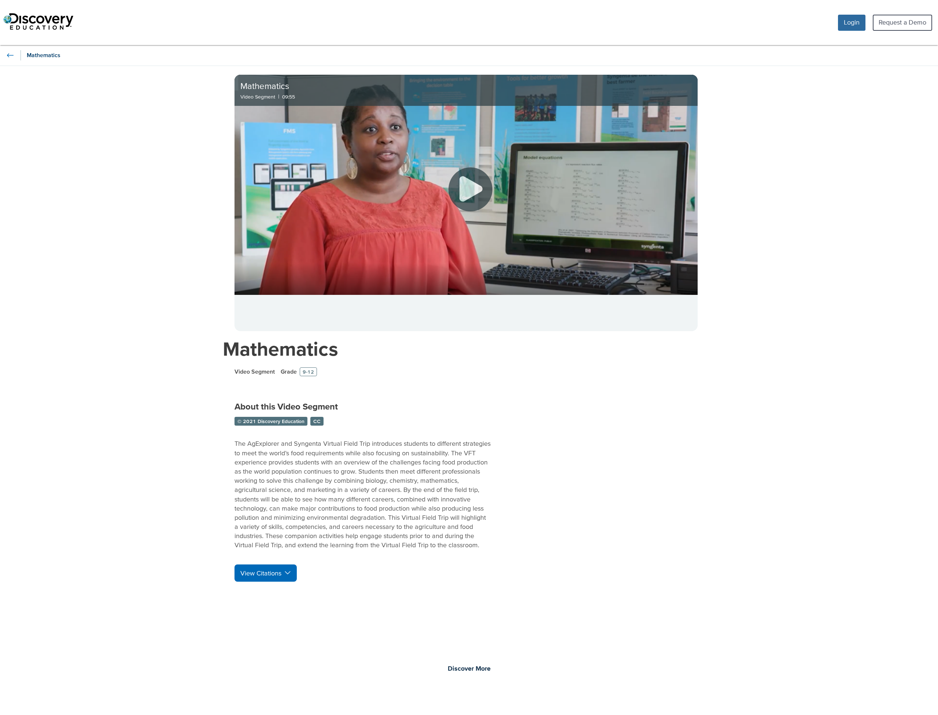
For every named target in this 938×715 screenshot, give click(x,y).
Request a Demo (902, 22)
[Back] (10, 55)
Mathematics (280, 348)
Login (852, 22)
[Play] (470, 189)
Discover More (469, 669)
